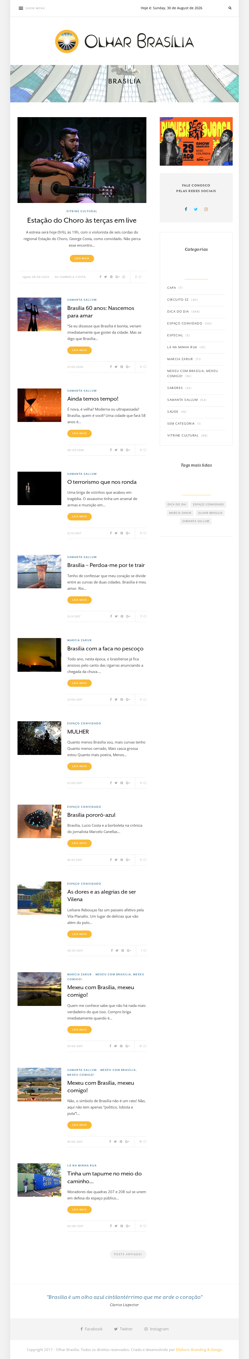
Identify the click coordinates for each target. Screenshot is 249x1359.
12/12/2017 (74, 533)
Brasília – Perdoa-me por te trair (106, 565)
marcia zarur (180, 513)
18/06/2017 (75, 1141)
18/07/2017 (74, 860)
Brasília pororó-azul (91, 815)
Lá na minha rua (82, 1165)
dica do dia (177, 504)
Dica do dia (178, 311)
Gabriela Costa (73, 277)
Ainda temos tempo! (92, 399)
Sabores (175, 388)
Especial (175, 335)
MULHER (78, 731)
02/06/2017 (75, 1226)
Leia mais (82, 258)
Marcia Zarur (79, 640)
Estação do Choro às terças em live (82, 220)
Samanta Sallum (82, 299)
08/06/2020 (40, 277)
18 (140, 1141)
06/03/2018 (75, 450)
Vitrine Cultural (82, 211)
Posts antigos (127, 1254)
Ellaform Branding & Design (199, 1349)
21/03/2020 (75, 367)
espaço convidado (208, 504)
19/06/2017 (75, 1046)
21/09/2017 (75, 699)
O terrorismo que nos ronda (102, 482)
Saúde (173, 411)
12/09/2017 (75, 783)
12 (141, 1046)
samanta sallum (195, 521)
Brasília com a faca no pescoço (105, 648)
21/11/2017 (74, 616)
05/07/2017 (75, 950)
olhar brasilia (210, 513)
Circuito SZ (178, 299)
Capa (171, 288)
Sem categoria (181, 423)
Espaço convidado (84, 723)
